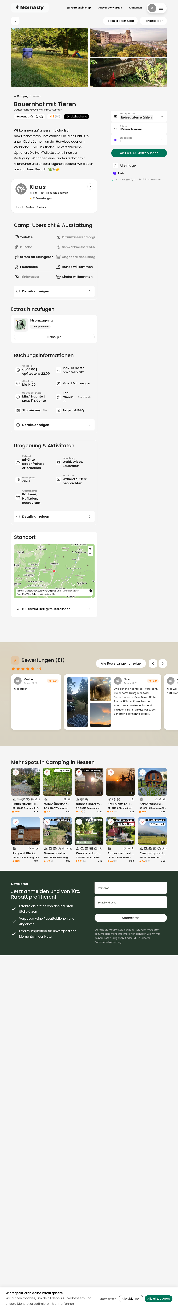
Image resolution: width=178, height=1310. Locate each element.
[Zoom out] (90, 553)
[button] (54, 571)
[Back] (15, 21)
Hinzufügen (54, 337)
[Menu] (156, 8)
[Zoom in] (90, 548)
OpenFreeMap (70, 590)
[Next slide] (163, 663)
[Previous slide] (153, 663)
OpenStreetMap (48, 594)
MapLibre (56, 590)
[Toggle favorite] (16, 772)
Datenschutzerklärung (108, 942)
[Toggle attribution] (91, 591)
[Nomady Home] (30, 7)
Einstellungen (107, 1298)
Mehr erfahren (63, 1303)
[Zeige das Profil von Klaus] (90, 186)
